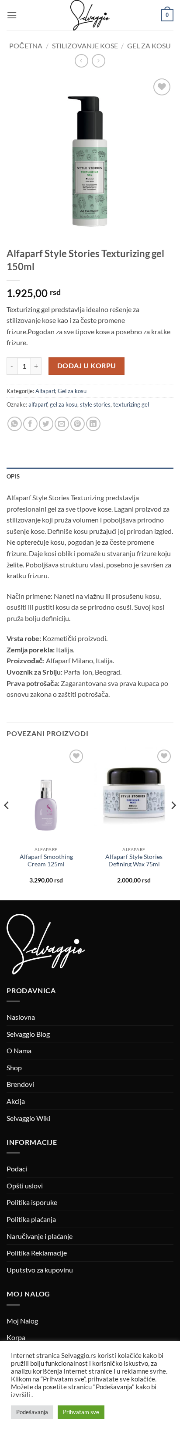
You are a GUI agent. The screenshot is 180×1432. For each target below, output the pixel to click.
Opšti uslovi (25, 1185)
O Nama (19, 1050)
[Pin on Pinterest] (77, 424)
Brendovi (20, 1084)
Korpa (16, 1337)
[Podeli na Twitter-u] (46, 424)
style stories (95, 404)
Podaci (17, 1168)
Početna (25, 45)
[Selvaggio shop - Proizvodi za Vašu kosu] (90, 15)
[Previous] (7, 823)
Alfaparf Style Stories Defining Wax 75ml (134, 860)
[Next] (173, 823)
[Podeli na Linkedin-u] (93, 424)
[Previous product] (98, 61)
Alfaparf (45, 390)
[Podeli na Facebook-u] (30, 424)
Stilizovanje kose (85, 45)
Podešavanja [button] (32, 1411)
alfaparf (37, 404)
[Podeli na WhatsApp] (14, 424)
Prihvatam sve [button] (81, 1411)
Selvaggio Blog (28, 1034)
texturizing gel (131, 404)
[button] (12, 15)
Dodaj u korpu (86, 366)
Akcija (16, 1101)
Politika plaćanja (31, 1219)
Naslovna (21, 1017)
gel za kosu (63, 404)
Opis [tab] (13, 476)
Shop (14, 1067)
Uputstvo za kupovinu (40, 1270)
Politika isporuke (32, 1202)
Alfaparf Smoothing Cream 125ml (46, 860)
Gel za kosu (149, 45)
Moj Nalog (22, 1321)
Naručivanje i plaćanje (40, 1236)
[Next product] (81, 61)
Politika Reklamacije (37, 1253)
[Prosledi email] (62, 424)
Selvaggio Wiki (28, 1118)
